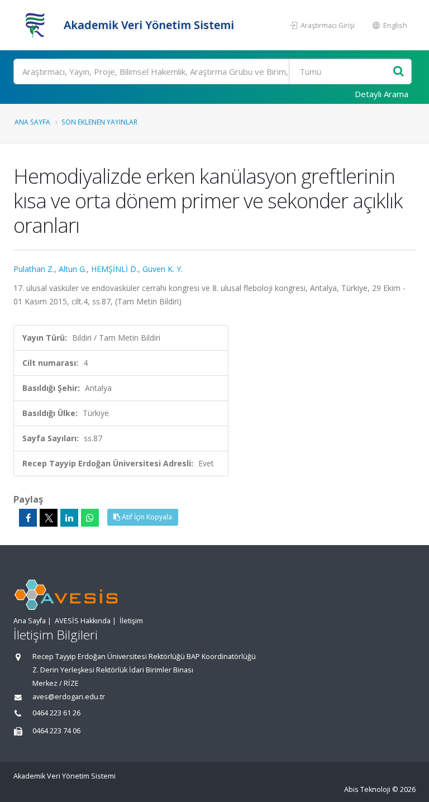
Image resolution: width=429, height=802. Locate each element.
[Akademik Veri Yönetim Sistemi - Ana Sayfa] (37, 25)
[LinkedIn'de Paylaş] (69, 518)
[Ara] (398, 71)
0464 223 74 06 (56, 731)
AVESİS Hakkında (83, 621)
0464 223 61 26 (56, 713)
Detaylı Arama (381, 93)
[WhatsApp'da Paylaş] (90, 518)
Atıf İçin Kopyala (146, 517)
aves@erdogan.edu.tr (68, 696)
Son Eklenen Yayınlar (99, 121)
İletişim (131, 621)
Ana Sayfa (32, 121)
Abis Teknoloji (367, 789)
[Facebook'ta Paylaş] (28, 518)
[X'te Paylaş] (49, 518)
